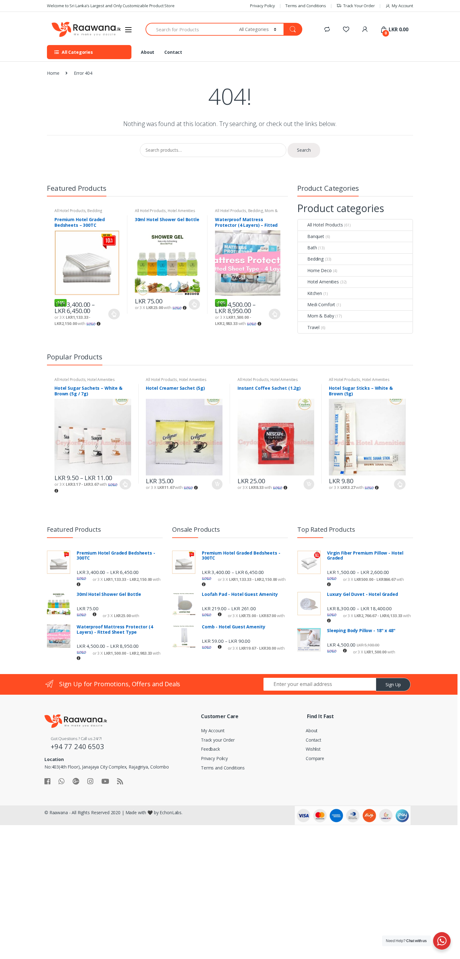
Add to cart (216, 484)
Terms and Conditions (305, 5)
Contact (173, 52)
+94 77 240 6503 (77, 746)
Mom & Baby (320, 316)
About (147, 52)
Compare (315, 758)
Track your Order (218, 740)
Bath (312, 248)
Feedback (210, 749)
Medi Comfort (321, 304)
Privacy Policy (262, 5)
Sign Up (393, 685)
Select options (114, 314)
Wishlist (313, 749)
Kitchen (314, 293)
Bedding (94, 210)
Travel (313, 327)
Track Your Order (359, 5)
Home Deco (319, 270)
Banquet (315, 236)
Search (304, 150)
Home (53, 73)
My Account (402, 5)
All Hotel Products (69, 210)
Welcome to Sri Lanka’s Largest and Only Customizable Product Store (111, 5)
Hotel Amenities (181, 210)
